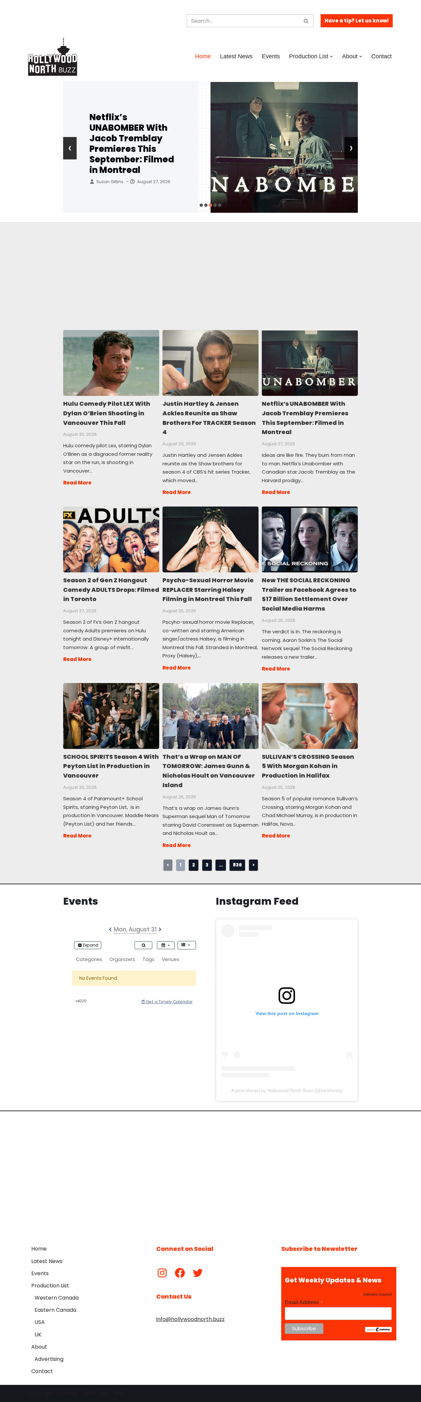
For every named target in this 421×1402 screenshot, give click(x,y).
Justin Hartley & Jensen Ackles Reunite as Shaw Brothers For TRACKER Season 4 (210, 363)
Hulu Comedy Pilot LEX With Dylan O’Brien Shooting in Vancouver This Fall (111, 363)
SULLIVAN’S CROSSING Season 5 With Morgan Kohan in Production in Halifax (309, 716)
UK (38, 1334)
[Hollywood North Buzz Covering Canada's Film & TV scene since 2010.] (52, 56)
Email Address (304, 1302)
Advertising (49, 1359)
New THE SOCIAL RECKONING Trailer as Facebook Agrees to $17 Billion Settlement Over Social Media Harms (309, 539)
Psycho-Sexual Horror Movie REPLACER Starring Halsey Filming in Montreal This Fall (210, 539)
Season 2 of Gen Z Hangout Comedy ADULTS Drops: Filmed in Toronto (111, 539)
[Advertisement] (210, 268)
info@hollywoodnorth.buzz (190, 1319)
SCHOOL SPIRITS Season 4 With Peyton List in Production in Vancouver (111, 716)
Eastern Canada (55, 1310)
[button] (331, 56)
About (39, 1347)
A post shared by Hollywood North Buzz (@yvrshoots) (286, 1090)
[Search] (306, 20)
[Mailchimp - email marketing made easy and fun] (378, 1330)
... (221, 865)
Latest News (236, 56)
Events (271, 56)
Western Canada (57, 1298)
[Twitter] (198, 1273)
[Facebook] (180, 1273)
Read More (77, 482)
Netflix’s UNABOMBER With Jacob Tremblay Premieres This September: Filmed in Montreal (131, 143)
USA (40, 1322)
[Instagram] (162, 1273)
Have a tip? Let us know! (357, 20)
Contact (381, 56)
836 (237, 865)
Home (203, 56)
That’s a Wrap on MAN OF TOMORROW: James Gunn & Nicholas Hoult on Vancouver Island (210, 716)
